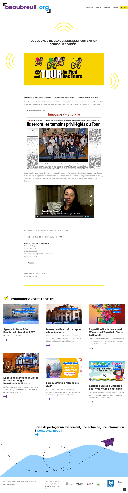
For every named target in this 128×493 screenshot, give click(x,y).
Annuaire (107, 7)
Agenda (98, 7)
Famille (32, 309)
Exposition (74, 309)
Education (18, 312)
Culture (19, 309)
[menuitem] (89, 7)
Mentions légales (9, 484)
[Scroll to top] (124, 489)
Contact (115, 7)
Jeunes (25, 312)
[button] (121, 7)
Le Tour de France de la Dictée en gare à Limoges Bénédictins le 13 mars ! (20, 380)
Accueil (31, 263)
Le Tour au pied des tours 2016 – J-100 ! (45, 237)
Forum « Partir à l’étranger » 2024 (62, 384)
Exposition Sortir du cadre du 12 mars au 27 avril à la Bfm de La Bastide (106, 332)
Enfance (25, 309)
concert (32, 312)
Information (64, 309)
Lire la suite (13, 340)
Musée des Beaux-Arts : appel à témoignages (63, 331)
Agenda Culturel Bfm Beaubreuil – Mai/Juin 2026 (19, 331)
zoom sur (98, 365)
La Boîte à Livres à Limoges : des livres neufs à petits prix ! (106, 387)
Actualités (89, 7)
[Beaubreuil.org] (27, 8)
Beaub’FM (48, 486)
